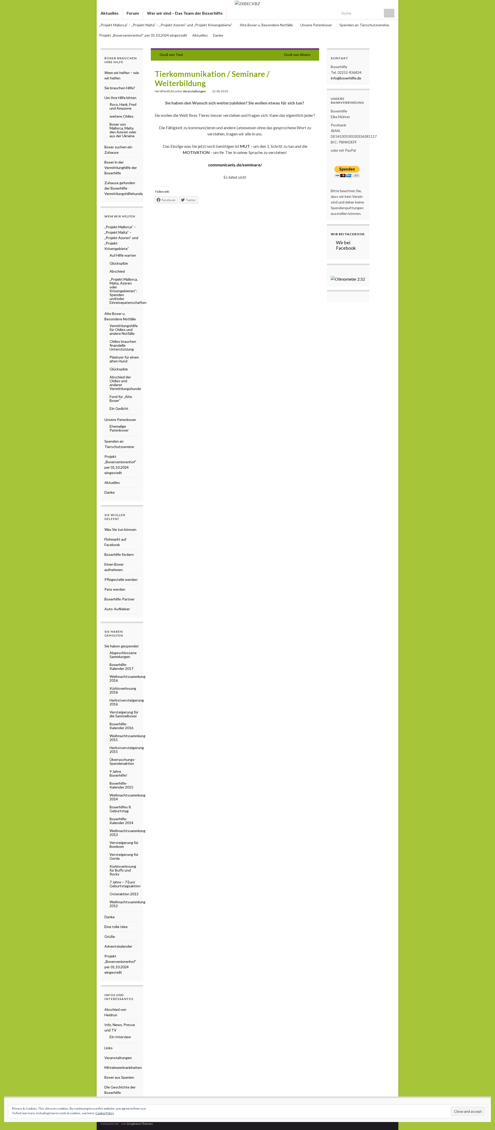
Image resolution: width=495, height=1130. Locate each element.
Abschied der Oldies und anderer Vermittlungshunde (125, 383)
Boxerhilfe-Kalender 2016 (121, 726)
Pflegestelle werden (120, 579)
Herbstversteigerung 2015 (127, 749)
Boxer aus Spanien (119, 1077)
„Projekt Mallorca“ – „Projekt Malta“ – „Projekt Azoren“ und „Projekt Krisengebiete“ (166, 25)
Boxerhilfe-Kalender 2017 (121, 666)
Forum (133, 13)
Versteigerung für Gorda (124, 856)
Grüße (109, 936)
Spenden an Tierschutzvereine (364, 25)
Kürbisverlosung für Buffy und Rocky (123, 870)
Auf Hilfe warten (123, 255)
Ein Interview (120, 1037)
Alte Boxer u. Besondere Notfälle (267, 25)
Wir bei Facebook (348, 234)
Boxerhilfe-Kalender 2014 (121, 821)
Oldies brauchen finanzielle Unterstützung (123, 345)
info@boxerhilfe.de (346, 78)
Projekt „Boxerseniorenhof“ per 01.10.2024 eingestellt (143, 35)
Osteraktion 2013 (124, 894)
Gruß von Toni (171, 54)
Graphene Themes (140, 1124)
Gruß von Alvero (297, 54)
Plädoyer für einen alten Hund (124, 359)
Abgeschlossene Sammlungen (123, 655)
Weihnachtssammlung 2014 (127, 797)
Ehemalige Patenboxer (119, 428)
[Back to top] (483, 1118)
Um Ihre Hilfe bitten (120, 97)
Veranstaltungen (194, 91)
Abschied (117, 271)
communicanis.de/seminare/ (235, 164)
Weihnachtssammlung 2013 (127, 832)
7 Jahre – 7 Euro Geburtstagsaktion (125, 884)
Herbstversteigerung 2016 (127, 702)
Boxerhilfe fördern (119, 554)
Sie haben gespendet (121, 646)
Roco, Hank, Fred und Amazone (123, 106)
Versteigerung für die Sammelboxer (124, 714)
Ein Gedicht (119, 408)
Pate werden (114, 589)
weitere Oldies (122, 116)
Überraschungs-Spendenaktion (123, 761)
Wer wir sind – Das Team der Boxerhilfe (184, 13)
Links (108, 1048)
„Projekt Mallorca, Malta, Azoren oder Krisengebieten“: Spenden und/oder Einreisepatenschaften (128, 291)
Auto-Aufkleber (117, 609)
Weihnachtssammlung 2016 (127, 678)
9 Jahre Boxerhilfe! (118, 773)
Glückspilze (119, 263)
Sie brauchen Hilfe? (119, 88)
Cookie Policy (104, 1113)
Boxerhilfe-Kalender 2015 (121, 785)
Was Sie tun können (120, 529)
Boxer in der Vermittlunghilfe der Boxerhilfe (120, 167)
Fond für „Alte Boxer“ (121, 398)
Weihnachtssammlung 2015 (127, 738)
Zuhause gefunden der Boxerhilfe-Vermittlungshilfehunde (123, 188)
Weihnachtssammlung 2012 (127, 904)
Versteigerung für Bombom (124, 844)
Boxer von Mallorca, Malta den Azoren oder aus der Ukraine (123, 130)
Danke (218, 35)
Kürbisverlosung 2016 (123, 690)
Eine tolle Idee (116, 926)
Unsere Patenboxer (316, 25)
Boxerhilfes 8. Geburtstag (120, 809)
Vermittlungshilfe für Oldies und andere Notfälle (124, 329)
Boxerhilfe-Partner (119, 599)
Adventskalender (118, 946)
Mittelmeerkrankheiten (123, 1067)
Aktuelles (110, 13)
